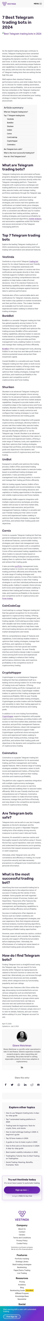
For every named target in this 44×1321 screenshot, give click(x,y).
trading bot (33, 261)
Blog (22, 1287)
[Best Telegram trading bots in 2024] (22, 39)
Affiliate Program (22, 1293)
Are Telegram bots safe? (13, 149)
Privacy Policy (21, 1240)
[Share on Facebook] (5, 1084)
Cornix (9, 134)
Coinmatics (11, 145)
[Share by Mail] (38, 1084)
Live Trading (22, 1273)
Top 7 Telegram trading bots (14, 116)
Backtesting (22, 1267)
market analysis (35, 219)
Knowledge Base (22, 1296)
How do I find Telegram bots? (15, 156)
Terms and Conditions (22, 1238)
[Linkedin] (22, 1067)
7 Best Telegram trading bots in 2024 (18, 22)
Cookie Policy (22, 1243)
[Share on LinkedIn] (25, 1084)
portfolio (18, 566)
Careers (22, 1235)
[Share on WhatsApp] (18, 1084)
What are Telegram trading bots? (16, 112)
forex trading (7, 598)
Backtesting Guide (21, 1290)
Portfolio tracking (22, 1259)
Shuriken (10, 126)
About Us (22, 1229)
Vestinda (10, 119)
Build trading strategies (22, 1264)
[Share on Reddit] (32, 1084)
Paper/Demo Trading (22, 1270)
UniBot (9, 130)
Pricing (22, 1282)
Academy (22, 1285)
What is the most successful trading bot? (19, 153)
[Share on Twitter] (12, 1084)
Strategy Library (22, 1261)
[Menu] (41, 3)
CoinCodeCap (12, 137)
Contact (22, 1232)
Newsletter (22, 1299)
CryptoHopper (12, 141)
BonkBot (10, 123)
